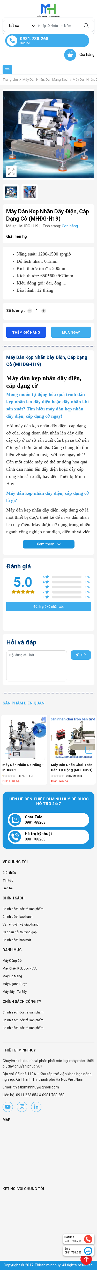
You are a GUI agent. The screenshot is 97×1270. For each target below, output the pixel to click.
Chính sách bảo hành (18, 917)
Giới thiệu (9, 873)
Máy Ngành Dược (15, 984)
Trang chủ (10, 79)
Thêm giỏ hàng (26, 332)
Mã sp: (11, 226)
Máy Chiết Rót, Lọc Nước (20, 968)
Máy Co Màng (12, 976)
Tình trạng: (51, 226)
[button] (88, 134)
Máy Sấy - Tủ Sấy (15, 992)
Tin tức (8, 880)
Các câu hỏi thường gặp (19, 932)
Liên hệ (7, 888)
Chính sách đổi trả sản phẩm (23, 909)
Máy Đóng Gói (12, 961)
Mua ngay (71, 332)
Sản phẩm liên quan (23, 703)
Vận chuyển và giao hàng (21, 924)
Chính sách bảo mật (17, 940)
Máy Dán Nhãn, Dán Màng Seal (45, 79)
